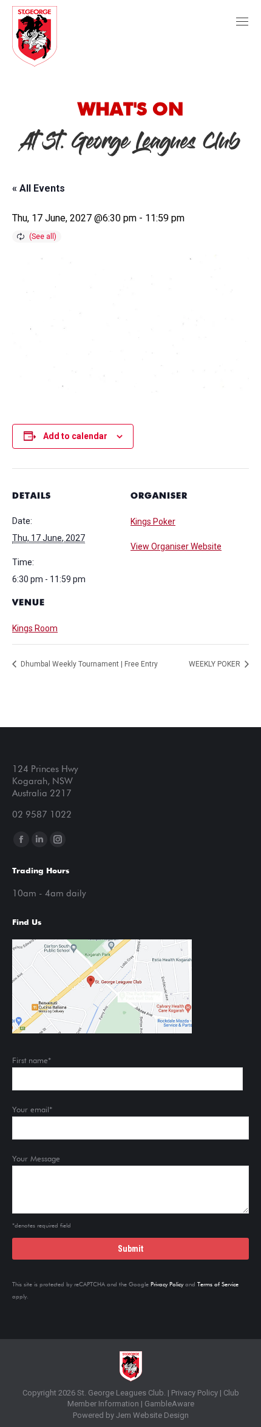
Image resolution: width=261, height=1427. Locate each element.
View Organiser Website (176, 546)
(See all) (42, 236)
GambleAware (169, 1403)
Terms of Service (218, 1284)
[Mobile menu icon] (242, 21)
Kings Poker (152, 521)
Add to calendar (75, 436)
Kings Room (35, 628)
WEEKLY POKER (215, 664)
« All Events (38, 188)
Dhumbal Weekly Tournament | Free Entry (88, 664)
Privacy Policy (167, 1284)
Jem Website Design (152, 1415)
